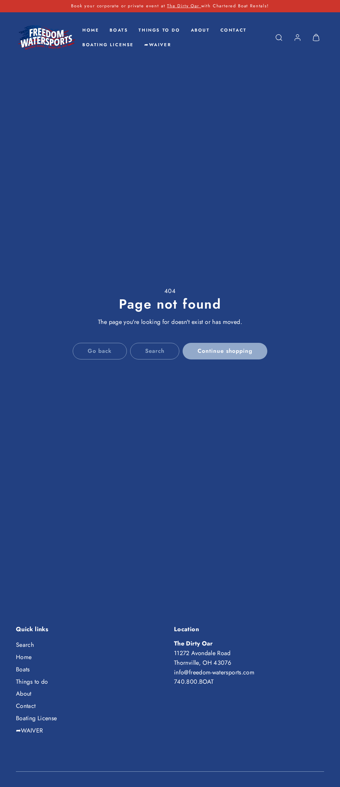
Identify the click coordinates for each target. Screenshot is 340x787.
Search (25, 644)
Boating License (108, 45)
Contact (233, 30)
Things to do (159, 30)
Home (90, 30)
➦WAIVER (157, 45)
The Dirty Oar (184, 6)
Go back (100, 351)
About (200, 30)
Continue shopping (225, 351)
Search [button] (154, 351)
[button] (279, 38)
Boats (119, 30)
